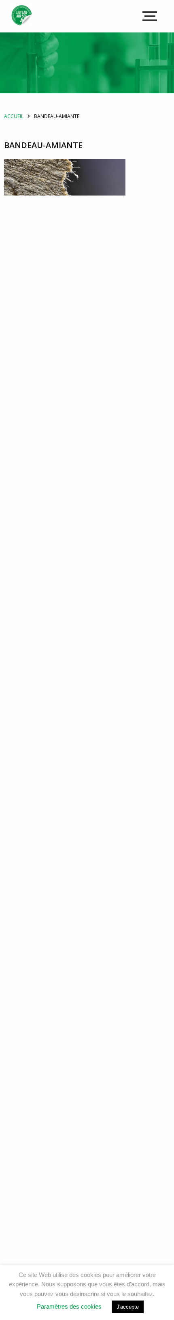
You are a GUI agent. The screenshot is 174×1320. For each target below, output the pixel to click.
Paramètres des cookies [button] (69, 1306)
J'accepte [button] (128, 1307)
